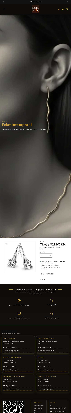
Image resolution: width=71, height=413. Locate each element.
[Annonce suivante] (68, 2)
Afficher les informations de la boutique (50, 268)
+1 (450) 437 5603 (44, 367)
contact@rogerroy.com (11, 351)
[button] (4, 9)
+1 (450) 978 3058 (44, 347)
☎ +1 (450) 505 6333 (57, 411)
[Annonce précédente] (3, 2)
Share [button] (43, 279)
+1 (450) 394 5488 (44, 386)
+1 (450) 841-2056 (9, 386)
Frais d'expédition (45, 247)
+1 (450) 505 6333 (9, 347)
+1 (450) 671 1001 (9, 367)
